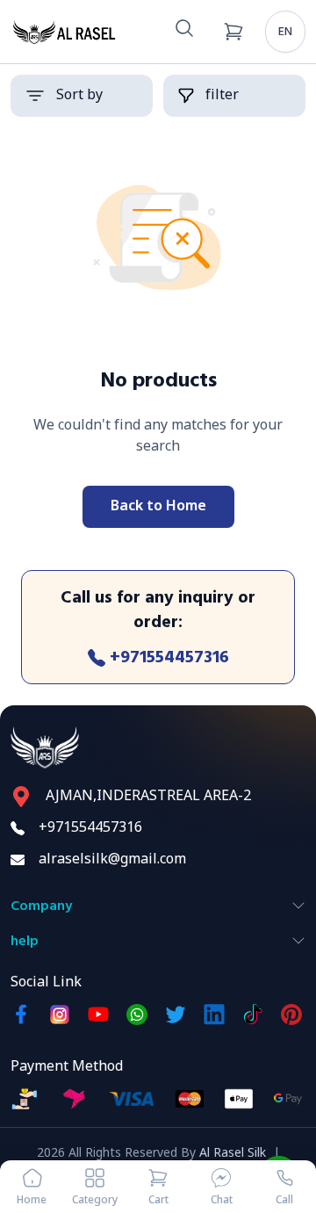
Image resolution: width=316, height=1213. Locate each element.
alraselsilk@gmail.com (112, 860)
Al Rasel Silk (232, 1153)
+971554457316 (169, 657)
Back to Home (158, 506)
